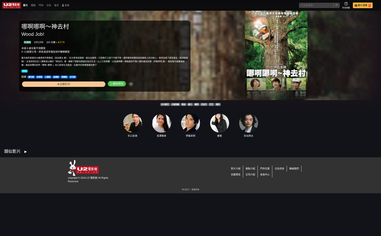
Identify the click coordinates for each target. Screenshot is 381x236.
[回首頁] (11, 5)
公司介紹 (250, 174)
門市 (41, 5)
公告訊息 (279, 168)
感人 (190, 104)
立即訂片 (65, 84)
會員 (66, 5)
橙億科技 (195, 189)
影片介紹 (236, 168)
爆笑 (196, 104)
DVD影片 (165, 104)
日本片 (204, 104)
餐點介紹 (250, 168)
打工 (211, 104)
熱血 (183, 104)
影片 (25, 5)
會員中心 (265, 174)
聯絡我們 (294, 168)
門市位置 (265, 168)
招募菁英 (236, 174)
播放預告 (118, 83)
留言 (56, 5)
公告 (48, 5)
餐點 (33, 5)
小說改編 (175, 104)
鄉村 (218, 104)
